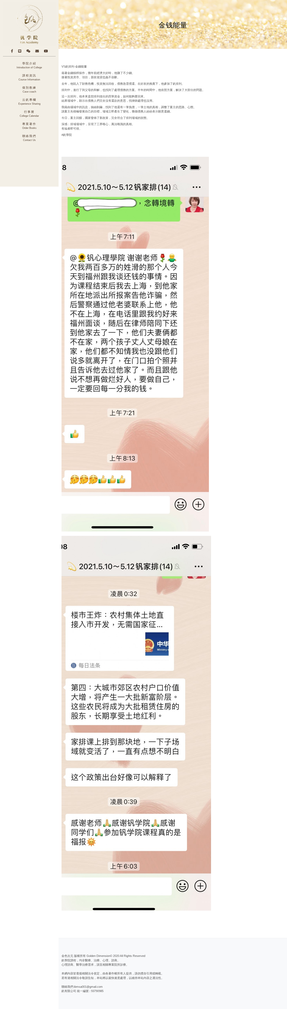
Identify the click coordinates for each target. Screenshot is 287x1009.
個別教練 (29, 89)
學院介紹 (29, 65)
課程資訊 (29, 77)
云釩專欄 (29, 101)
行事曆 (29, 114)
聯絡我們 (29, 138)
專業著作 (29, 126)
